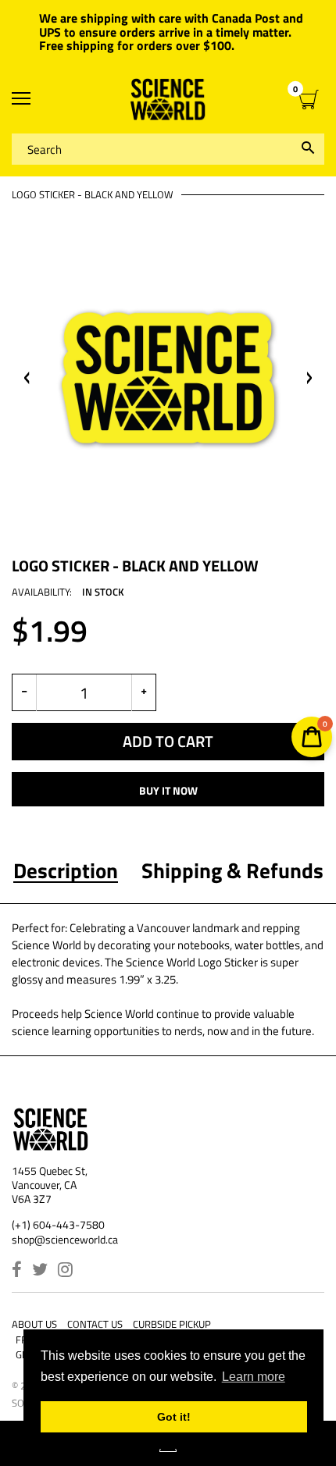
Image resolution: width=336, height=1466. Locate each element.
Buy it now (168, 790)
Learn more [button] (253, 1376)
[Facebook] (17, 1271)
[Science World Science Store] (168, 100)
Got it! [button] (174, 1417)
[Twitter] (40, 1271)
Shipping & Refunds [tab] (232, 870)
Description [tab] (65, 870)
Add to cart (168, 741)
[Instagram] (65, 1271)
